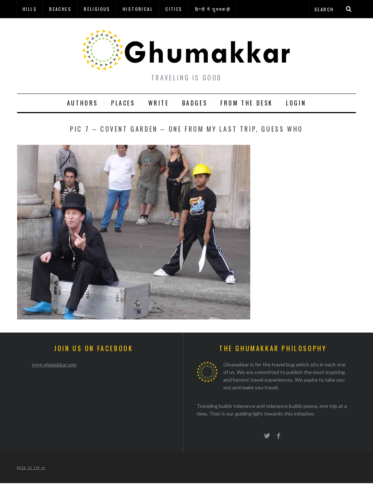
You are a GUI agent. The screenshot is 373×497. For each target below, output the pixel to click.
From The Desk (246, 103)
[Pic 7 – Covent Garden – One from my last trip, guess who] (133, 317)
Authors (82, 103)
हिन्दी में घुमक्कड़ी (213, 9)
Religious (97, 9)
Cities (173, 9)
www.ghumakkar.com (54, 364)
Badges (195, 103)
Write (158, 103)
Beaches (60, 9)
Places (123, 103)
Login (296, 103)
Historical (138, 9)
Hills (30, 9)
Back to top (29, 467)
